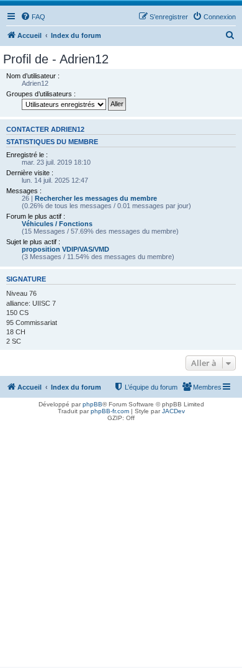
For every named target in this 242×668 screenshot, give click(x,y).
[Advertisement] (121, 545)
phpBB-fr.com (110, 411)
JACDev (173, 411)
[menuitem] (32, 16)
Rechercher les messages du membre (96, 198)
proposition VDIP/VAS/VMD (65, 249)
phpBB (92, 404)
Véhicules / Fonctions (57, 223)
